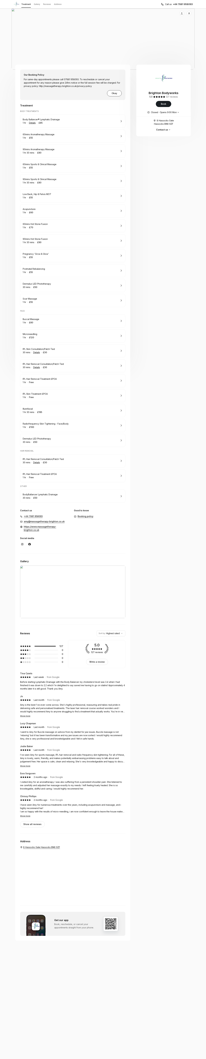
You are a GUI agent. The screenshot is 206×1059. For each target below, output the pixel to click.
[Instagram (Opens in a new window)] (22, 544)
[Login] (189, 13)
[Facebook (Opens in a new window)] (30, 544)
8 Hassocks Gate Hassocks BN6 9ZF (164, 122)
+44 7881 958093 (183, 4)
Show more (25, 716)
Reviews (47, 4)
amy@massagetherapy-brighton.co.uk (44, 521)
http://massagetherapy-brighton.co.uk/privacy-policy (65, 86)
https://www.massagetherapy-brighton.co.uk (40, 528)
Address (58, 4)
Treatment (26, 4)
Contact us (162, 129)
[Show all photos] (103, 39)
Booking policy (85, 516)
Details (32, 122)
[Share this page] (181, 13)
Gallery (37, 4)
